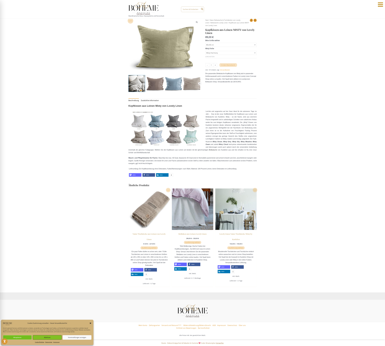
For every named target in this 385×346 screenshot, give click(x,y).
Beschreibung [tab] (133, 100)
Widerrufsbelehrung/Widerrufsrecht (197, 325)
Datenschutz (48, 342)
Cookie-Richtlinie (39, 342)
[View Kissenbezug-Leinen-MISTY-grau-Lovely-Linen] (155, 83)
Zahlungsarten (154, 325)
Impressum (56, 342)
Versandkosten (225, 70)
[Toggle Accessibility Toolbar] (5, 341)
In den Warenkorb (228, 65)
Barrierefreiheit (204, 328)
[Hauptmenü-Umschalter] (255, 9)
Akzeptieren (17, 337)
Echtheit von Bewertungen (186, 328)
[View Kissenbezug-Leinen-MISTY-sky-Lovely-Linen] (173, 83)
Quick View (149, 228)
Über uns (242, 325)
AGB (214, 325)
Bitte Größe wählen (212, 40)
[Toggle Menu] (380, 4)
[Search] (202, 9)
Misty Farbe (209, 48)
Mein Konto (143, 325)
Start (207, 20)
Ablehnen (47, 337)
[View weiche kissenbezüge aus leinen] (136, 83)
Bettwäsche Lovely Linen (219, 23)
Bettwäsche (213, 150)
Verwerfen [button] (220, 343)
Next (199, 83)
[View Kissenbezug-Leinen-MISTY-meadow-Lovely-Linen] (191, 83)
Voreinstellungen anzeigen (77, 337)
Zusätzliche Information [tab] (150, 100)
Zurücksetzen (209, 56)
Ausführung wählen (149, 248)
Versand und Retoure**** (171, 325)
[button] (90, 323)
